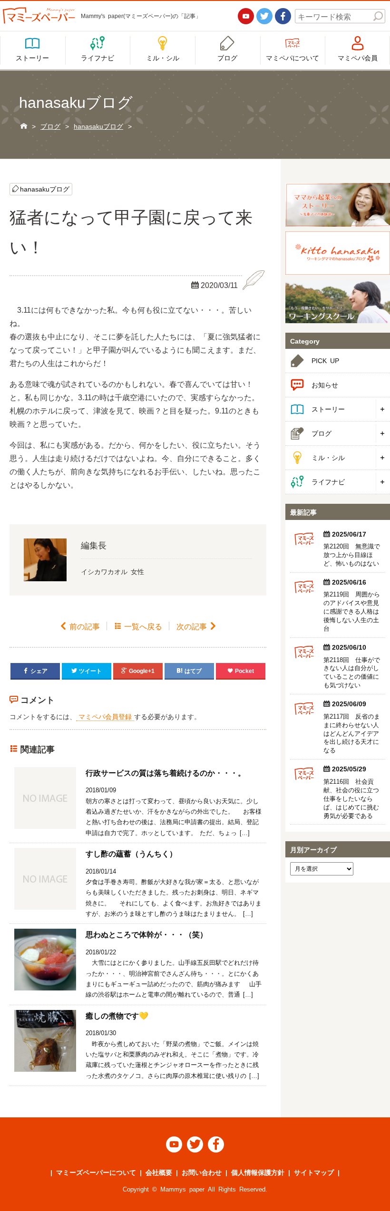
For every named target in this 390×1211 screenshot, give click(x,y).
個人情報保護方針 (257, 1172)
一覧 (138, 626)
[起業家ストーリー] (337, 205)
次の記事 (196, 626)
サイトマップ (314, 1172)
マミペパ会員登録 (105, 716)
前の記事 (79, 626)
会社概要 (159, 1172)
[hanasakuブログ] (337, 253)
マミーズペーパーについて (96, 1172)
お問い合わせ (202, 1172)
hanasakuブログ (44, 188)
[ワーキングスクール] (337, 301)
